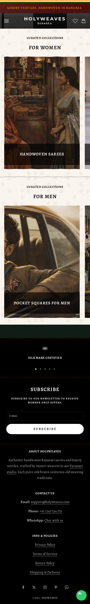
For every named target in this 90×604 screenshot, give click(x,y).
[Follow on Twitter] (34, 587)
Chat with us (53, 520)
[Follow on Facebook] (23, 587)
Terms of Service (45, 553)
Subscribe (45, 429)
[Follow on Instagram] (45, 587)
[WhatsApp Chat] (81, 595)
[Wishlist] (75, 20)
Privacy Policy (45, 544)
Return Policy (45, 563)
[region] (45, 353)
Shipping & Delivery (45, 572)
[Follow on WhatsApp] (67, 587)
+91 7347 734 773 (51, 511)
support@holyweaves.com (50, 501)
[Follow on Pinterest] (56, 587)
